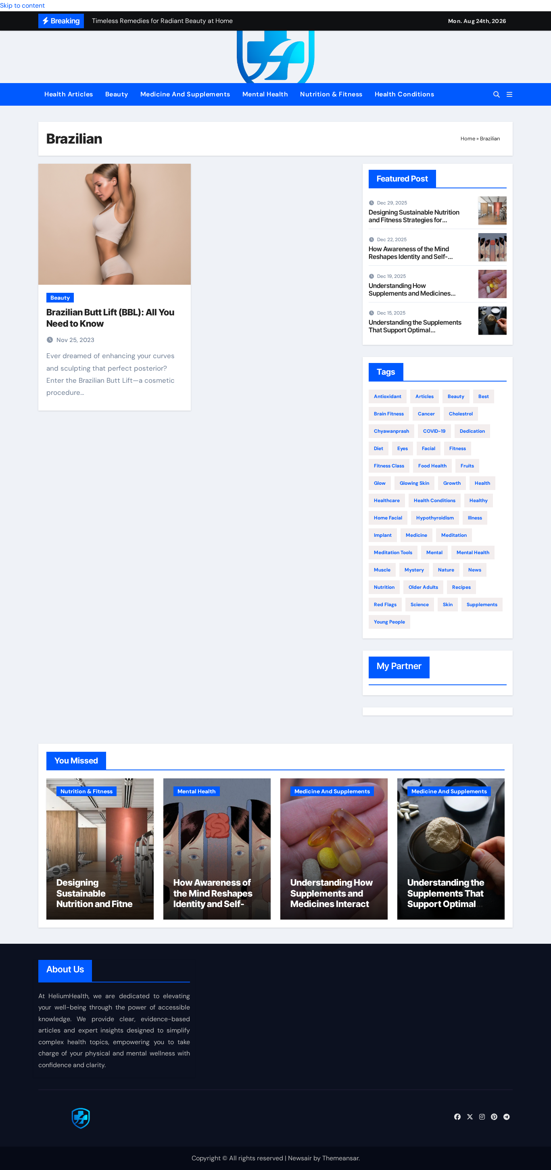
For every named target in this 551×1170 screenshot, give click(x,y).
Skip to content (22, 5)
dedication (472, 431)
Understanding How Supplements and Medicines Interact (410, 293)
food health (432, 466)
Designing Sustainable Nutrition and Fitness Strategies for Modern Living (414, 219)
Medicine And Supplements (185, 94)
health (482, 483)
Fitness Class (389, 466)
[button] (509, 94)
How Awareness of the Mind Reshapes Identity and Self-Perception (409, 256)
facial (428, 448)
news (474, 570)
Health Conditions (404, 94)
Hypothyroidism (435, 518)
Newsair (300, 1158)
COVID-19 (434, 431)
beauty (456, 396)
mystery (414, 570)
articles (424, 396)
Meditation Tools (393, 552)
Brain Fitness (389, 414)
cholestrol (461, 414)
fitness (457, 448)
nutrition (384, 587)
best (483, 396)
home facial (388, 518)
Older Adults (423, 587)
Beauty (116, 94)
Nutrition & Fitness (331, 94)
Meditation (454, 535)
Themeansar (340, 1158)
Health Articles (68, 94)
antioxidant (387, 396)
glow (380, 483)
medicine (416, 535)
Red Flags (385, 604)
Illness (475, 518)
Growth (452, 483)
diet (378, 448)
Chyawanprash (391, 431)
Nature (446, 570)
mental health (473, 552)
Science (420, 604)
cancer (426, 414)
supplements (482, 604)
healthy (479, 500)
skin (448, 604)
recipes (461, 587)
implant (383, 535)
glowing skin (414, 483)
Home (468, 138)
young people (389, 622)
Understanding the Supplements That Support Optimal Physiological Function (415, 330)
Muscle (382, 570)
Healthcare (387, 500)
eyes (402, 448)
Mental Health (265, 94)
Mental (434, 552)
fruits (467, 466)
